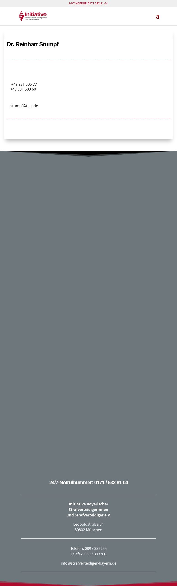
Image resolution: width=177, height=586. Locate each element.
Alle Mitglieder (88, 132)
